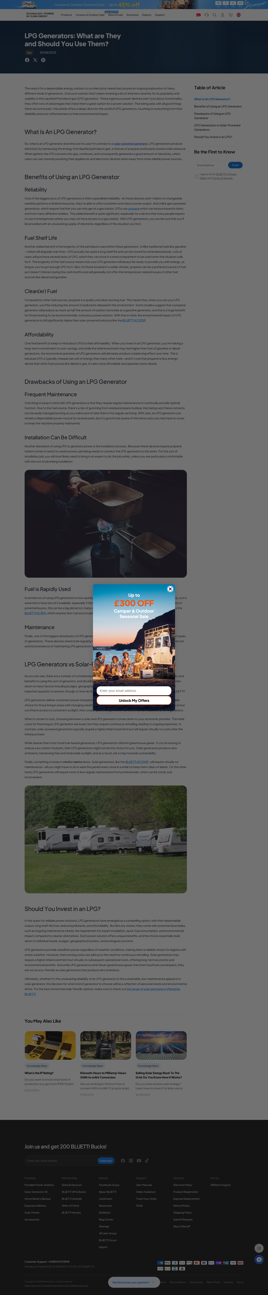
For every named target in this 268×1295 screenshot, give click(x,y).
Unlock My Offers (134, 700)
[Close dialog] (170, 589)
